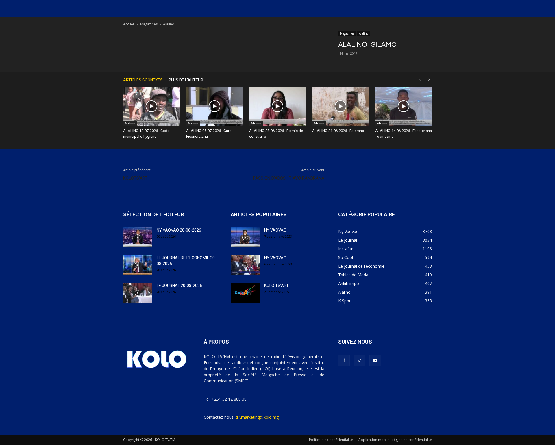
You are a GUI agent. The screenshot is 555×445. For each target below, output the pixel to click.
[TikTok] (359, 360)
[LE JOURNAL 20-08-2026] (137, 293)
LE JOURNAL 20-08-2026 (179, 285)
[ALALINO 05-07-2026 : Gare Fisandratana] (214, 106)
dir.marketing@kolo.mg (257, 417)
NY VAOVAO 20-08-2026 (179, 230)
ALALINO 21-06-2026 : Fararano (338, 131)
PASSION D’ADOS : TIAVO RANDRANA (288, 178)
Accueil (129, 24)
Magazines (149, 24)
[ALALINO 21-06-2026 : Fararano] (340, 106)
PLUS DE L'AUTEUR (186, 80)
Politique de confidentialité (331, 439)
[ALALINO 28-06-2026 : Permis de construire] (277, 106)
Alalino (363, 33)
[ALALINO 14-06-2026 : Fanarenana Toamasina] (403, 106)
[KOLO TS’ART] (245, 293)
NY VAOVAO (275, 230)
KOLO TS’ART (276, 285)
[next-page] (429, 79)
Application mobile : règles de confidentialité (395, 439)
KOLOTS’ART (135, 178)
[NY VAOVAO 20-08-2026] (137, 237)
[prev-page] (420, 79)
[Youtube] (375, 360)
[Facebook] (344, 360)
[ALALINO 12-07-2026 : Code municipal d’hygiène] (151, 106)
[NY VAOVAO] (245, 237)
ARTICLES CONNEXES (143, 80)
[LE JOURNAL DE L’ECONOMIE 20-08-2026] (137, 265)
